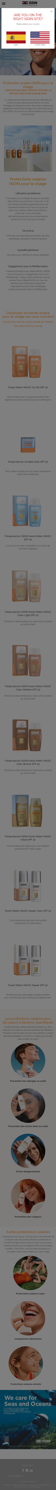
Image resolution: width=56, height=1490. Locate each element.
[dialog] (28, 745)
